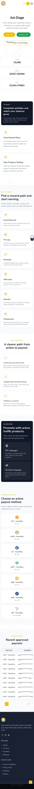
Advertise (6, 771)
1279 (29, 704)
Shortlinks (6, 752)
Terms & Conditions (9, 764)
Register (22, 35)
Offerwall (6, 755)
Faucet (5, 745)
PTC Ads (6, 748)
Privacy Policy (7, 768)
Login (8, 35)
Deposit (5, 774)
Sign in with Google (20, 43)
